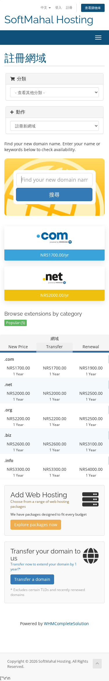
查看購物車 (93, 8)
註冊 (69, 7)
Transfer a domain (32, 579)
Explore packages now (35, 524)
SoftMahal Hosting (48, 19)
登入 (58, 7)
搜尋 (54, 194)
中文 (44, 7)
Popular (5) (15, 322)
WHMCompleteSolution (66, 623)
